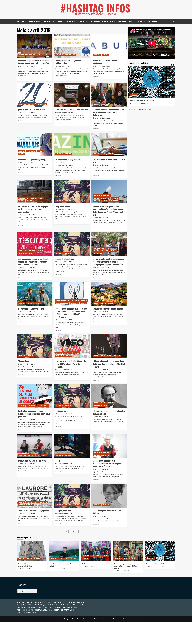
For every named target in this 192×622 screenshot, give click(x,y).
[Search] (174, 21)
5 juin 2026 (63, 568)
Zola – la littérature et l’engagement (33, 510)
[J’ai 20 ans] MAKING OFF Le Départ (32, 460)
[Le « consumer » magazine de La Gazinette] (72, 144)
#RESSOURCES (23, 253)
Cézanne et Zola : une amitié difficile (108, 308)
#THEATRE (135, 558)
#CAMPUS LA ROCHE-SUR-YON (101, 21)
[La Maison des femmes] (96, 551)
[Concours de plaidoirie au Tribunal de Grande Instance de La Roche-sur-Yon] (34, 46)
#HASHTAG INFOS (95, 8)
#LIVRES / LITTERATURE (107, 403)
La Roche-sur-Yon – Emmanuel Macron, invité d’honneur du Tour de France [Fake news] (109, 112)
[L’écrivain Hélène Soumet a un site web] (72, 95)
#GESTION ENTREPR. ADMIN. (101, 251)
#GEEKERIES (21, 605)
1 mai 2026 (93, 566)
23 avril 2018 (106, 118)
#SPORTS (21, 201)
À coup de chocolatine (65, 258)
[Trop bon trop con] (72, 191)
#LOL (74, 55)
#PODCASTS (81, 602)
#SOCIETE (82, 21)
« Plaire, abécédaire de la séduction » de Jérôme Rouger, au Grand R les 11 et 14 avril (109, 364)
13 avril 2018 (106, 217)
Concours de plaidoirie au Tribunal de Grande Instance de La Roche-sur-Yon (33, 62)
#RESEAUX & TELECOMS (62, 303)
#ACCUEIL (20, 21)
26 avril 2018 (106, 66)
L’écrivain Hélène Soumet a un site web (72, 109)
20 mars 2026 (144, 103)
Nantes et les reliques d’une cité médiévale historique (29, 565)
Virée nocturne (62, 410)
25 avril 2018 (32, 112)
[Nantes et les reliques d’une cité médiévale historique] (32, 551)
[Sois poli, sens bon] (72, 496)
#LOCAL (45, 55)
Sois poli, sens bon (63, 510)
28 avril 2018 (69, 66)
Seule (58, 460)
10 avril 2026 (126, 570)
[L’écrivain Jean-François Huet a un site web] (109, 144)
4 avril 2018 (69, 513)
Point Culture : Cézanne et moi (31, 308)
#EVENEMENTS (97, 201)
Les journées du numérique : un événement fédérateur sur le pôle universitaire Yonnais (107, 463)
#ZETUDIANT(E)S (41, 104)
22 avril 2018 (32, 162)
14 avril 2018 (69, 209)
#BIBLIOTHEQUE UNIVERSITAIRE (102, 195)
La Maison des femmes (89, 564)
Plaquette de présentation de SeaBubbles (105, 62)
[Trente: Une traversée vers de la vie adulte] (64, 551)
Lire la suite (21, 79)
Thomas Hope (23, 361)
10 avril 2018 (69, 320)
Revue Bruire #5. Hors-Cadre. (156, 564)
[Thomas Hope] (34, 346)
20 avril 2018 (69, 165)
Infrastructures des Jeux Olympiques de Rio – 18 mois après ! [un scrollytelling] (33, 209)
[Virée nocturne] (72, 396)
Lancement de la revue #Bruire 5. (144, 100)
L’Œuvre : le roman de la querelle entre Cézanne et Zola (109, 412)
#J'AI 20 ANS (31, 104)
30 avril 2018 (32, 66)
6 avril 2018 (32, 463)
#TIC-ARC (21, 154)
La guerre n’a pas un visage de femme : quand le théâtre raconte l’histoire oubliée (127, 566)
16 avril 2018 (32, 215)
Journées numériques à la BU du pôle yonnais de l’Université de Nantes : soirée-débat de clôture (33, 261)
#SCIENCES (70, 21)
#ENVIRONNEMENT (23, 198)
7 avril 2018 (32, 419)
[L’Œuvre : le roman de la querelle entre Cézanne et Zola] (109, 396)
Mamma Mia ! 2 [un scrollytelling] (32, 159)
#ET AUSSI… (139, 21)
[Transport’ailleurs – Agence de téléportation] (72, 46)
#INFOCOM (68, 55)
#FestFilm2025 (32, 21)
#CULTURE (57, 21)
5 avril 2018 (106, 469)
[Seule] (72, 446)
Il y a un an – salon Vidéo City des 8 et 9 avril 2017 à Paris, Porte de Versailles (71, 364)
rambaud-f (54, 568)
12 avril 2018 (69, 262)
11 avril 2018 (106, 267)
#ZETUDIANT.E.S (124, 21)
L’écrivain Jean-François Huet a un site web (109, 161)
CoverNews (127, 619)
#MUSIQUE (41, 151)
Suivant (75, 532)
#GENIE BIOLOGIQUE (25, 610)
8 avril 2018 (69, 369)
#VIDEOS (46, 405)
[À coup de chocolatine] (72, 244)
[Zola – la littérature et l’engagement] (34, 496)
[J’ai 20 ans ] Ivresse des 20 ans (31, 109)
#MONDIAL (33, 198)
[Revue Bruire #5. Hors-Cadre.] (160, 551)
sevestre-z (22, 568)
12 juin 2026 (30, 568)
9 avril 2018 (106, 311)
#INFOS (45, 21)
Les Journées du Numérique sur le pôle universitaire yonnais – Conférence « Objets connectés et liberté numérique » (71, 312)
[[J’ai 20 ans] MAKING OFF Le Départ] (34, 446)
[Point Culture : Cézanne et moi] (34, 294)
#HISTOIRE (30, 502)
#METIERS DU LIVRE (69, 607)
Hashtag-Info (23, 66)
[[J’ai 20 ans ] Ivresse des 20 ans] (34, 95)
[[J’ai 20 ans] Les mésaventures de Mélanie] (109, 496)
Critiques (85, 558)
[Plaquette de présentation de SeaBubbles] (109, 46)
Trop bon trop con (63, 206)
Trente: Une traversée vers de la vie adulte (62, 565)
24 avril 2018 (69, 112)
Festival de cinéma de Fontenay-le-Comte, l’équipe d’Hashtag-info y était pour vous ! (34, 413)
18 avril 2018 (106, 165)
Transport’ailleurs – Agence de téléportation (68, 62)
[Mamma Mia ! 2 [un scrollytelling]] (34, 144)
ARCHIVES (152, 21)
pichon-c (86, 566)
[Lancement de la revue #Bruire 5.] (151, 82)
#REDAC (30, 602)
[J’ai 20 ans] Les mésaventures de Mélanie (107, 512)
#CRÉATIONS (59, 55)
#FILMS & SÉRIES (31, 151)
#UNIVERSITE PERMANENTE (34, 303)
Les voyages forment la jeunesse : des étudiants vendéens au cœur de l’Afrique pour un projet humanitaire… (108, 261)
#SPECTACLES (117, 355)
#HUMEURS (62, 602)
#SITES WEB (73, 104)
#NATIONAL (76, 353)
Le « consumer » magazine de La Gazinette (69, 161)
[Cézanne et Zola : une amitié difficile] (109, 294)
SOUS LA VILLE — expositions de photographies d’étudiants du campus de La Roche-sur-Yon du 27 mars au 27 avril (108, 210)
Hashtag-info (97, 267)
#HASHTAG (68, 505)
